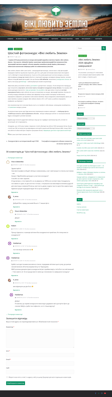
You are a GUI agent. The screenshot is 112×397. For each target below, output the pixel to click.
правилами (12, 107)
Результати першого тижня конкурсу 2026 (91, 94)
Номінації (45, 39)
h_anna (18, 57)
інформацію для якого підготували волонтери (57, 130)
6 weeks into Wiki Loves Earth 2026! (87, 148)
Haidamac (17, 243)
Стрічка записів (81, 207)
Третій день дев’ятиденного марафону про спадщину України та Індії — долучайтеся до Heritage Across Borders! (90, 185)
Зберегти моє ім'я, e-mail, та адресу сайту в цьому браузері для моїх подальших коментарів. (39, 377)
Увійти (79, 204)
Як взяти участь (21, 39)
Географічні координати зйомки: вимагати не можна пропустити (57, 142)
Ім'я (8, 351)
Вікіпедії (23, 81)
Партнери (54, 39)
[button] (28, 39)
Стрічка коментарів (83, 210)
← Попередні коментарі (14, 158)
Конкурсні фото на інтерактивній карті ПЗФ (23, 141)
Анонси (10, 49)
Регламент (35, 39)
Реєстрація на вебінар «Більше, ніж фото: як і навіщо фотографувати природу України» (90, 103)
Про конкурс (86, 39)
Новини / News (18, 49)
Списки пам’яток (67, 39)
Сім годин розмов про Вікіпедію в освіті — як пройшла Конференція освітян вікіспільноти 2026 (90, 167)
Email (8, 359)
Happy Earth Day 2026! (83, 155)
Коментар (10, 327)
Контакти (98, 39)
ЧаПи (77, 39)
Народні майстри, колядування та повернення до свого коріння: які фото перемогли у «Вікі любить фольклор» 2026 (91, 179)
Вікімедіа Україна (85, 161)
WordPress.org (81, 213)
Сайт (7, 368)
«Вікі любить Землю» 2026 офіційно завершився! (89, 62)
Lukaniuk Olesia (91, 69)
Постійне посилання (30, 165)
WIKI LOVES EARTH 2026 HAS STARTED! (88, 151)
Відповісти (14, 192)
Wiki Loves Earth (85, 134)
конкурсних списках (63, 79)
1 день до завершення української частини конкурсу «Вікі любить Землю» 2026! (90, 84)
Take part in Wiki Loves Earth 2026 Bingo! (89, 143)
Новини (10, 39)
